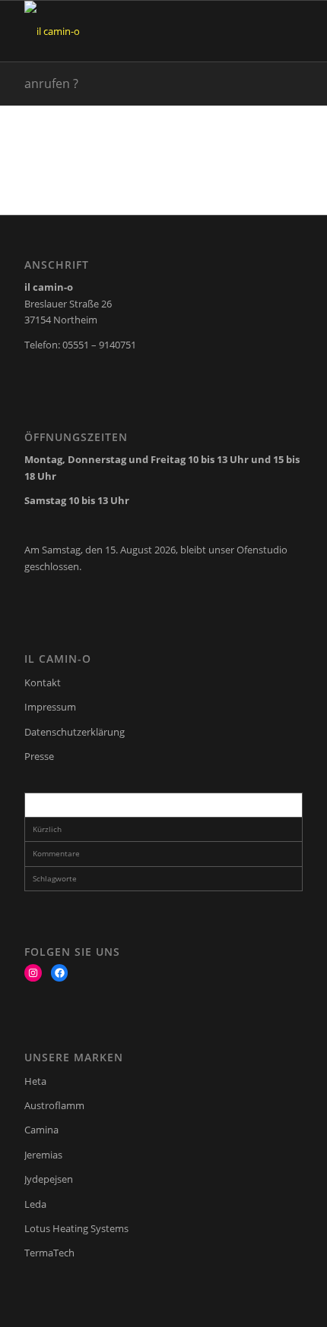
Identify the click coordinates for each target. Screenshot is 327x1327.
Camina (41, 1129)
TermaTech (49, 1252)
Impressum (50, 707)
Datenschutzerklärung (74, 732)
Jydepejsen (48, 1179)
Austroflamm (54, 1105)
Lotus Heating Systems (76, 1228)
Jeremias (43, 1155)
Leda (35, 1204)
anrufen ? (51, 83)
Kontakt (42, 682)
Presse (39, 756)
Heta (35, 1081)
